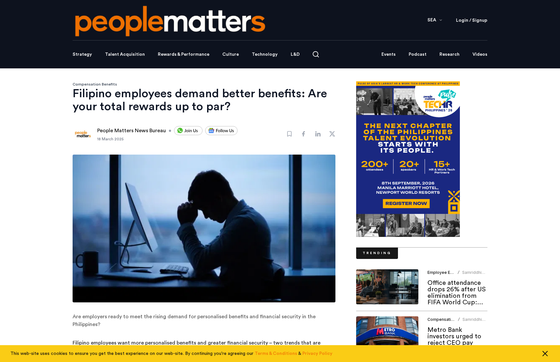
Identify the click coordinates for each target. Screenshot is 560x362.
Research (449, 54)
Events (388, 54)
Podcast (417, 54)
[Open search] (316, 54)
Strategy (82, 54)
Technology (265, 54)
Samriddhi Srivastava (472, 275)
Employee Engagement (449, 272)
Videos (479, 54)
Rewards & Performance (183, 54)
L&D (295, 54)
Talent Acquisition (125, 54)
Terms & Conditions (276, 353)
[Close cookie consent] (545, 353)
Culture (230, 54)
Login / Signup (471, 20)
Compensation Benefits (95, 84)
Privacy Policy (317, 353)
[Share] (303, 134)
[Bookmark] (289, 134)
